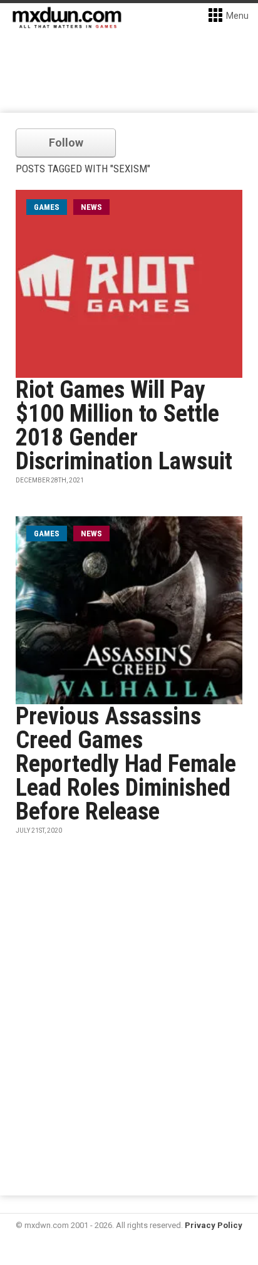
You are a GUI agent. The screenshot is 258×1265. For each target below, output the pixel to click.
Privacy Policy (213, 1225)
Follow (66, 142)
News (91, 207)
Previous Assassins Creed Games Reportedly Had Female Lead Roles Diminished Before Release (126, 763)
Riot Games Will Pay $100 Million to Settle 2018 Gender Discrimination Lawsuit (124, 425)
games (46, 207)
